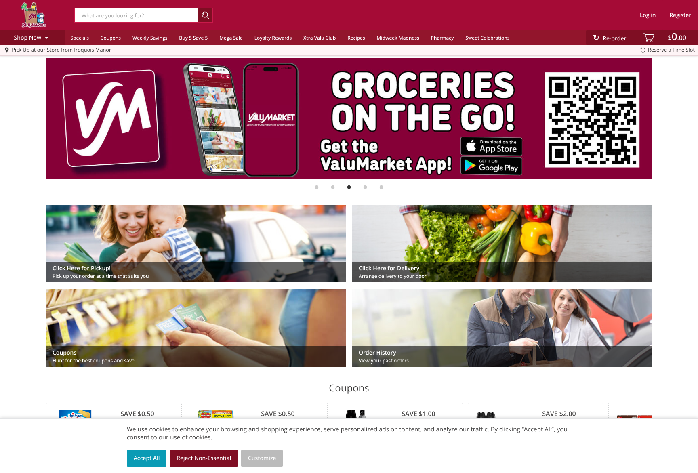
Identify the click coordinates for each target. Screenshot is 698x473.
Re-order (614, 38)
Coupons (111, 37)
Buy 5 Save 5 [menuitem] (193, 37)
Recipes (356, 37)
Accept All (147, 458)
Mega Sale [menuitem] (231, 37)
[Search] (205, 15)
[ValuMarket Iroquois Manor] (33, 14)
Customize (262, 458)
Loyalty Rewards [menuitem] (273, 37)
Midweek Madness (397, 37)
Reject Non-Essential (204, 458)
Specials (79, 37)
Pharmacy (442, 37)
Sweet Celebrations (487, 37)
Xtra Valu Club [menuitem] (319, 37)
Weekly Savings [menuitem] (150, 37)
